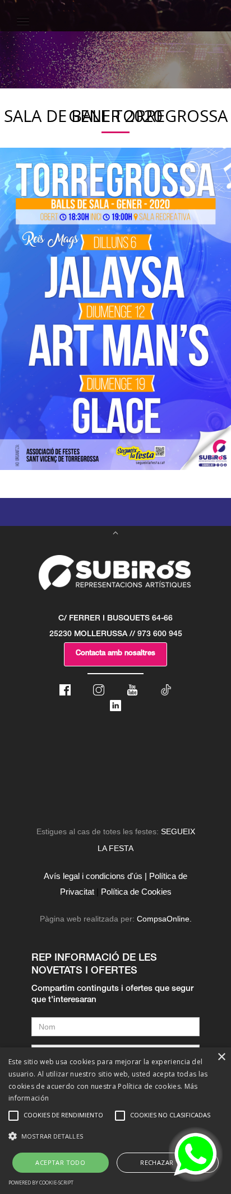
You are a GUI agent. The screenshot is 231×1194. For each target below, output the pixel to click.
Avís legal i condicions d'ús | (95, 876)
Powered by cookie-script (40, 1182)
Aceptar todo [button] (60, 1162)
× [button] (221, 1057)
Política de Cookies (136, 891)
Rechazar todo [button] (167, 1162)
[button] (115, 1136)
